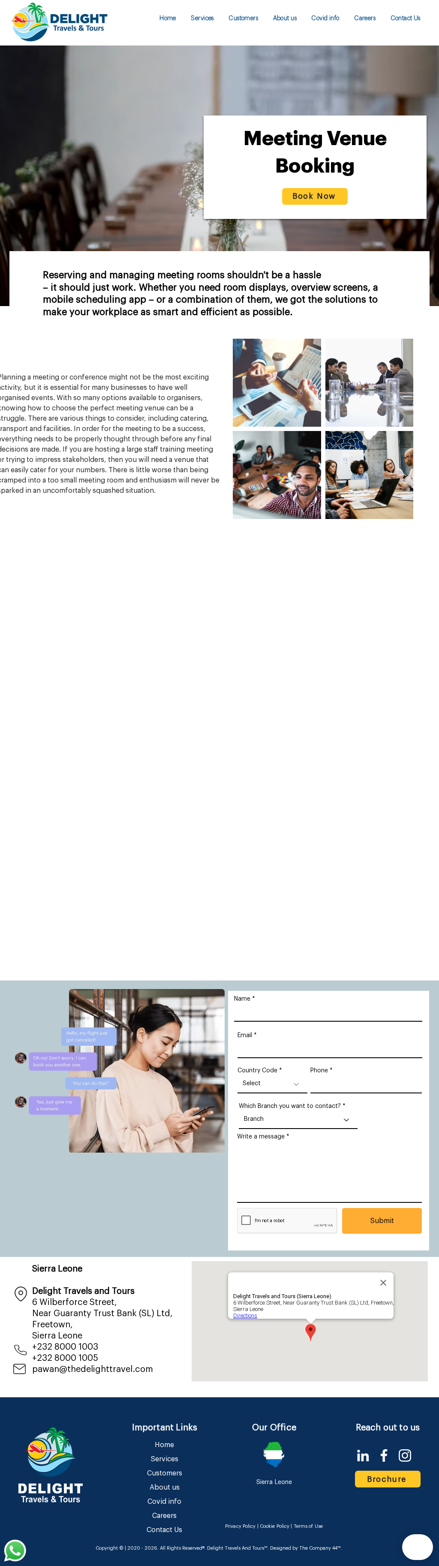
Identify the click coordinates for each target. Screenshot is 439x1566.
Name (242, 999)
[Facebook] (384, 1455)
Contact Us (164, 1530)
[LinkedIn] (363, 1455)
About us (165, 1487)
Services (164, 1459)
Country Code (257, 1071)
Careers (164, 1515)
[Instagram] (405, 1455)
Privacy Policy (240, 1526)
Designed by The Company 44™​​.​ (305, 1548)
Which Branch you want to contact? (290, 1106)
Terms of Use (308, 1526)
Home (164, 1445)
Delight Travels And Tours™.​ (238, 1548)
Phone (319, 1071)
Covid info (164, 1501)
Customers (164, 1473)
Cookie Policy (274, 1526)
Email (245, 1035)
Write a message (261, 1137)
